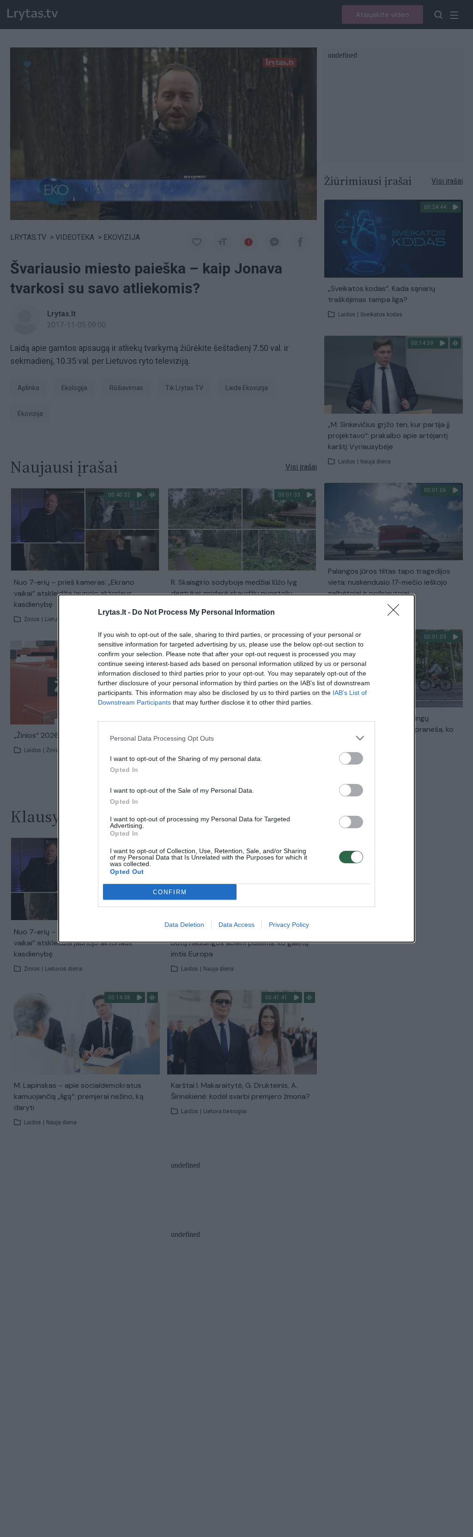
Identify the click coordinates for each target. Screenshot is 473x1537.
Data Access (236, 924)
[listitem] (236, 738)
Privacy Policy (289, 924)
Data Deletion (184, 924)
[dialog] (236, 768)
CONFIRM (170, 892)
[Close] (396, 613)
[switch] (351, 758)
